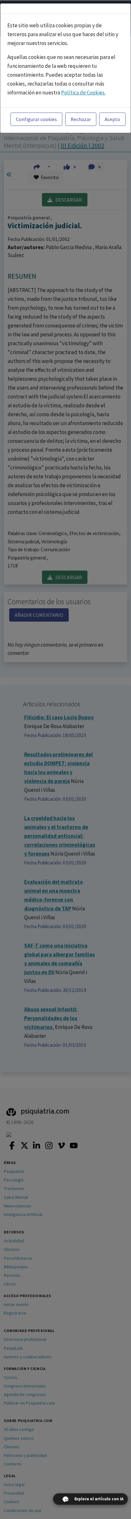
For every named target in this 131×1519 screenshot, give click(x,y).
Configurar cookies (36, 119)
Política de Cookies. (83, 92)
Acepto (112, 119)
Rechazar (81, 119)
